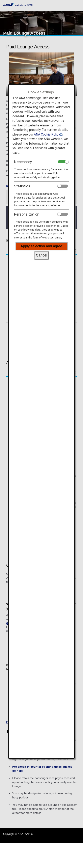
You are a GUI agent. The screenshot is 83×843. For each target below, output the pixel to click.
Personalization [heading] (26, 214)
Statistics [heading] (22, 186)
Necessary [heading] (23, 162)
